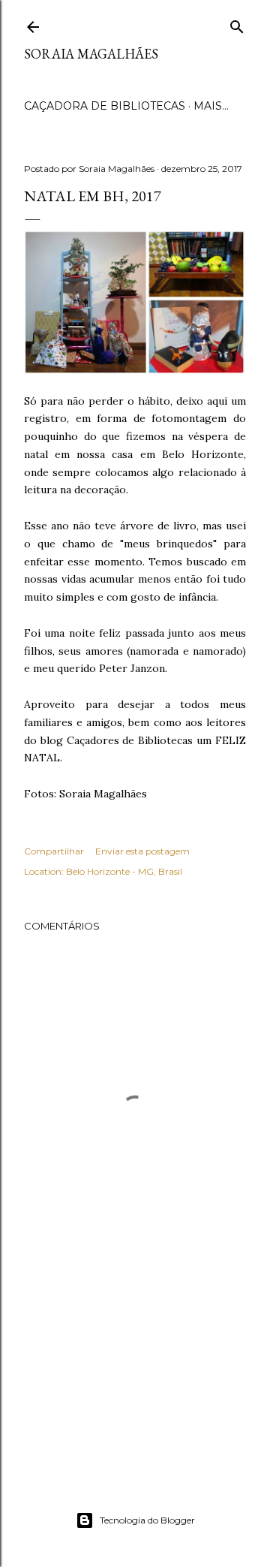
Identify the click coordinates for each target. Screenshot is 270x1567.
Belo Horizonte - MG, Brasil (124, 871)
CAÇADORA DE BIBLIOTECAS (104, 106)
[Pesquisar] (237, 24)
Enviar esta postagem (142, 851)
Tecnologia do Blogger (147, 1520)
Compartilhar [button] (54, 851)
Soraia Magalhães (91, 53)
